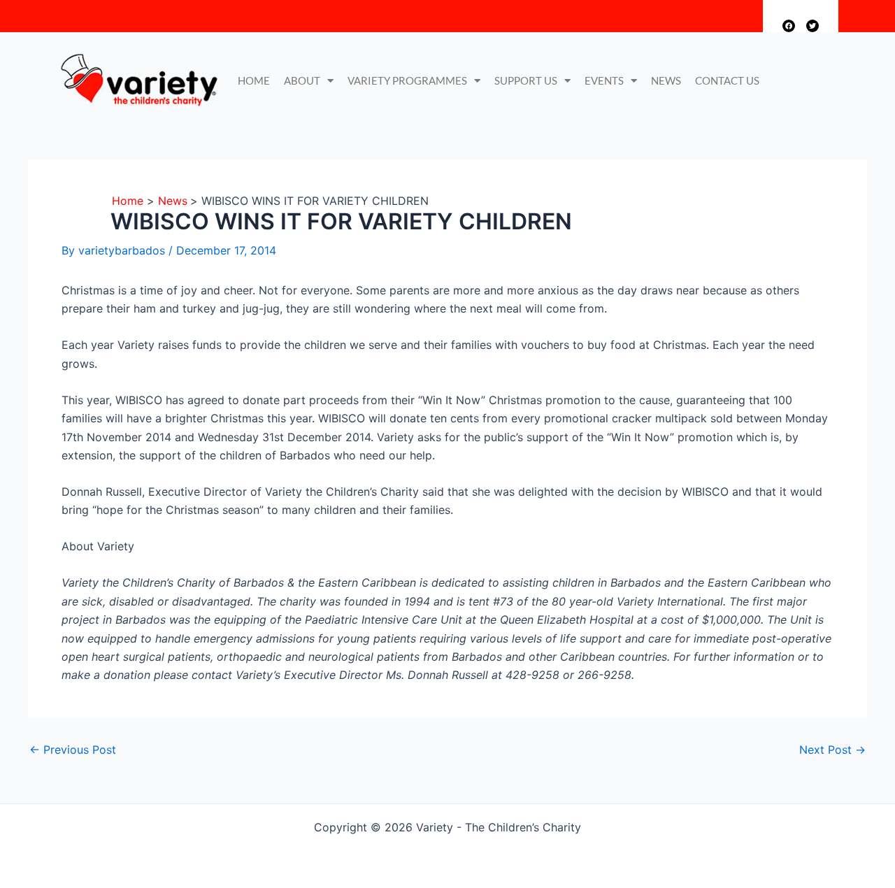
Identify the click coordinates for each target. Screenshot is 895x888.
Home (254, 80)
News (666, 80)
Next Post (832, 749)
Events (604, 80)
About (302, 80)
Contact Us (727, 80)
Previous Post (72, 749)
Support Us (525, 80)
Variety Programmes (407, 80)
